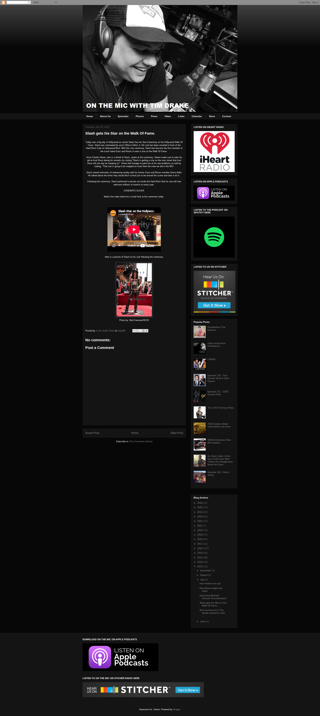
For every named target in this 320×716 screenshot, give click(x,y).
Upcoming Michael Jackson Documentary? (213, 597)
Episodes (123, 116)
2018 (200, 539)
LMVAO (212, 359)
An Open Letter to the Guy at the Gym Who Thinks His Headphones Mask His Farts (220, 460)
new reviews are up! (210, 583)
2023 (200, 516)
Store (212, 116)
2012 (200, 566)
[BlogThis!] (137, 330)
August (204, 575)
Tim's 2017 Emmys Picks (221, 407)
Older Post (176, 433)
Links (181, 116)
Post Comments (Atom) (141, 441)
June (203, 621)
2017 (200, 543)
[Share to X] (140, 330)
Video (167, 116)
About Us (105, 116)
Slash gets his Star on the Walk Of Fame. (213, 604)
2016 (200, 548)
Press (154, 116)
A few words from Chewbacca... (217, 344)
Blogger (176, 709)
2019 (200, 534)
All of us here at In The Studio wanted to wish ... (212, 613)
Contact (226, 116)
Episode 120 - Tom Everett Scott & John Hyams (218, 378)
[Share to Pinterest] (146, 330)
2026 (200, 502)
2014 (200, 557)
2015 (200, 552)
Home (89, 116)
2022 (200, 521)
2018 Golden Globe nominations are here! (219, 425)
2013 (200, 562)
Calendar (197, 116)
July (202, 579)
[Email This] (134, 330)
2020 (200, 530)
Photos (140, 116)
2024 (200, 512)
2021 (200, 525)
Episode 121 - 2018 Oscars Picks (218, 393)
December (206, 570)
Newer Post (92, 433)
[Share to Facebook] (143, 330)
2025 (200, 507)
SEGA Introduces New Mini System (219, 441)
